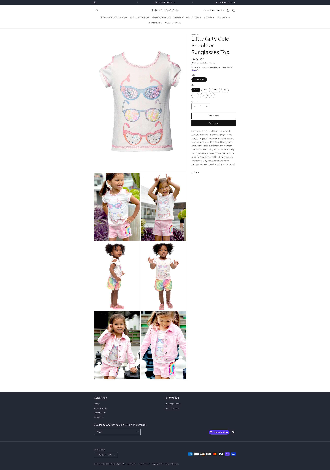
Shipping (194, 63)
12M (195, 90)
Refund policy (100, 412)
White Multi (199, 80)
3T (195, 95)
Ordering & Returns (174, 403)
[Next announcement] (192, 2)
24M (215, 90)
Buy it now (214, 123)
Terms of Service (101, 408)
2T (225, 90)
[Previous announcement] (137, 2)
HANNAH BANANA (105, 464)
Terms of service (144, 464)
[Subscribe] (137, 432)
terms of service (172, 408)
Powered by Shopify (117, 464)
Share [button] (196, 172)
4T (204, 95)
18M (205, 90)
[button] (97, 10)
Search (97, 403)
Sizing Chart (99, 417)
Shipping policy (157, 464)
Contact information (172, 464)
